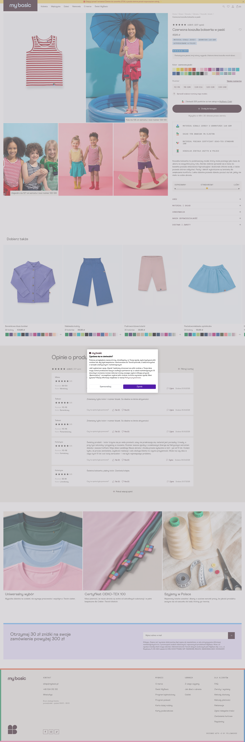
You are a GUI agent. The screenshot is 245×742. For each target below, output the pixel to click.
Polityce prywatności (133, 378)
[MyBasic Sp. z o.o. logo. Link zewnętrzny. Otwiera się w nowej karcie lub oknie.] (95, 353)
